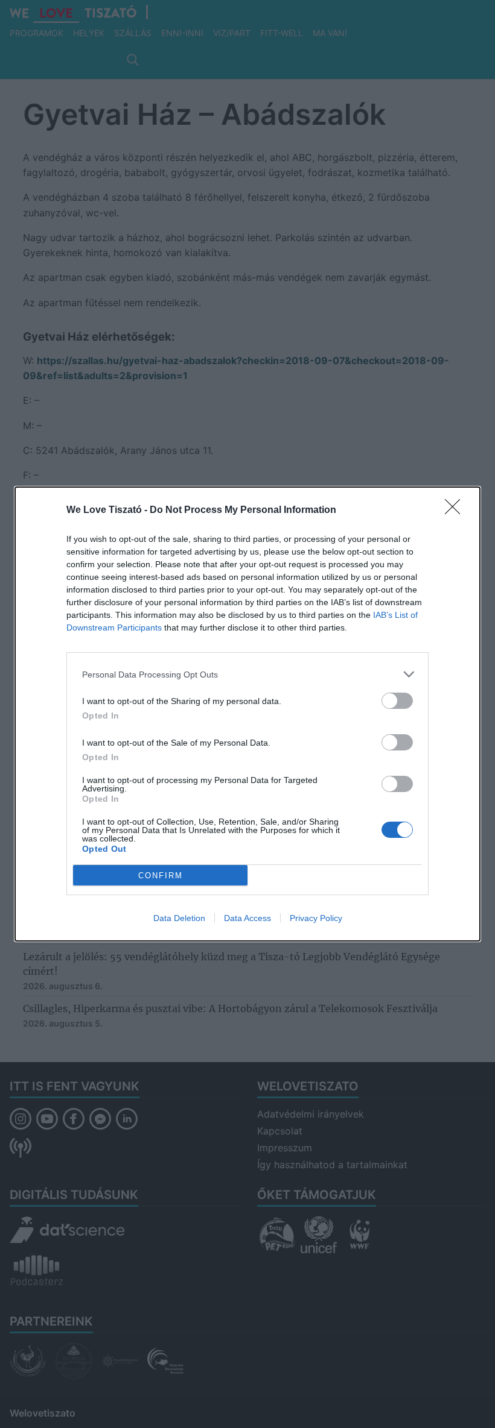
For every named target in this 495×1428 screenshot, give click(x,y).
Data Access (247, 918)
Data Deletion (179, 918)
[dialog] (247, 714)
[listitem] (247, 674)
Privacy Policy (316, 918)
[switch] (397, 701)
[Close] (456, 510)
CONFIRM (160, 875)
